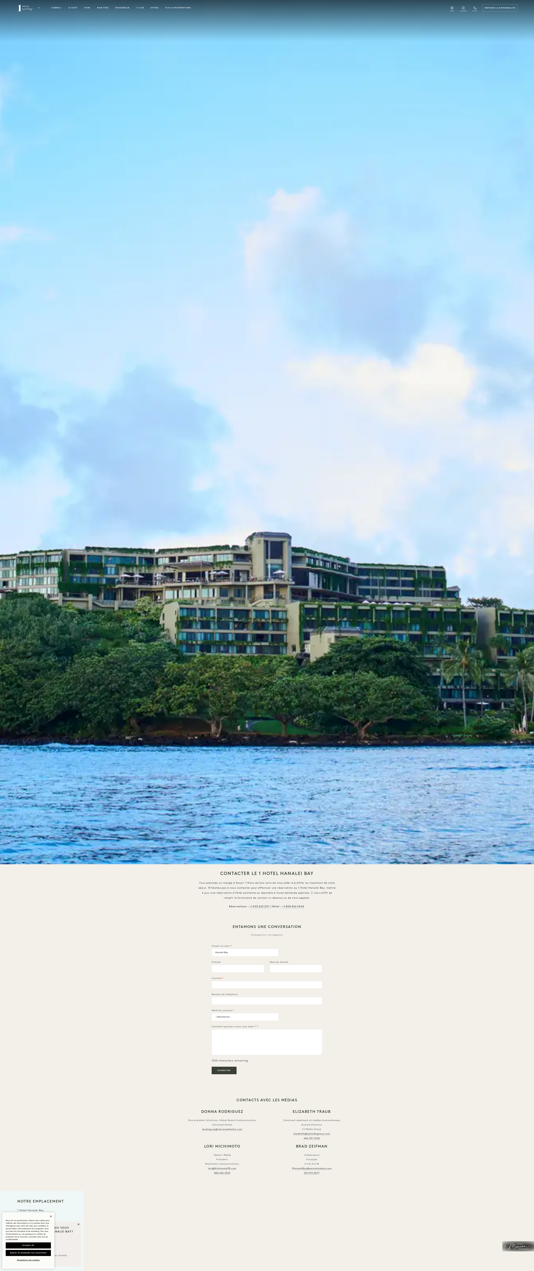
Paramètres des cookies (28, 1260)
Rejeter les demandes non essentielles (28, 1253)
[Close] (51, 1216)
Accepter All (28, 1245)
